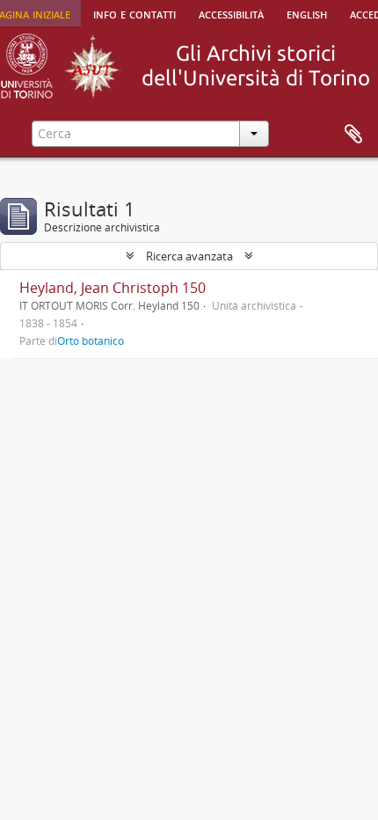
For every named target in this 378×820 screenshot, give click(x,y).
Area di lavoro (353, 135)
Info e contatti (134, 13)
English (307, 13)
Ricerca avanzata (189, 256)
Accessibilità (231, 13)
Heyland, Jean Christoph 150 (112, 287)
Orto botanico (90, 340)
